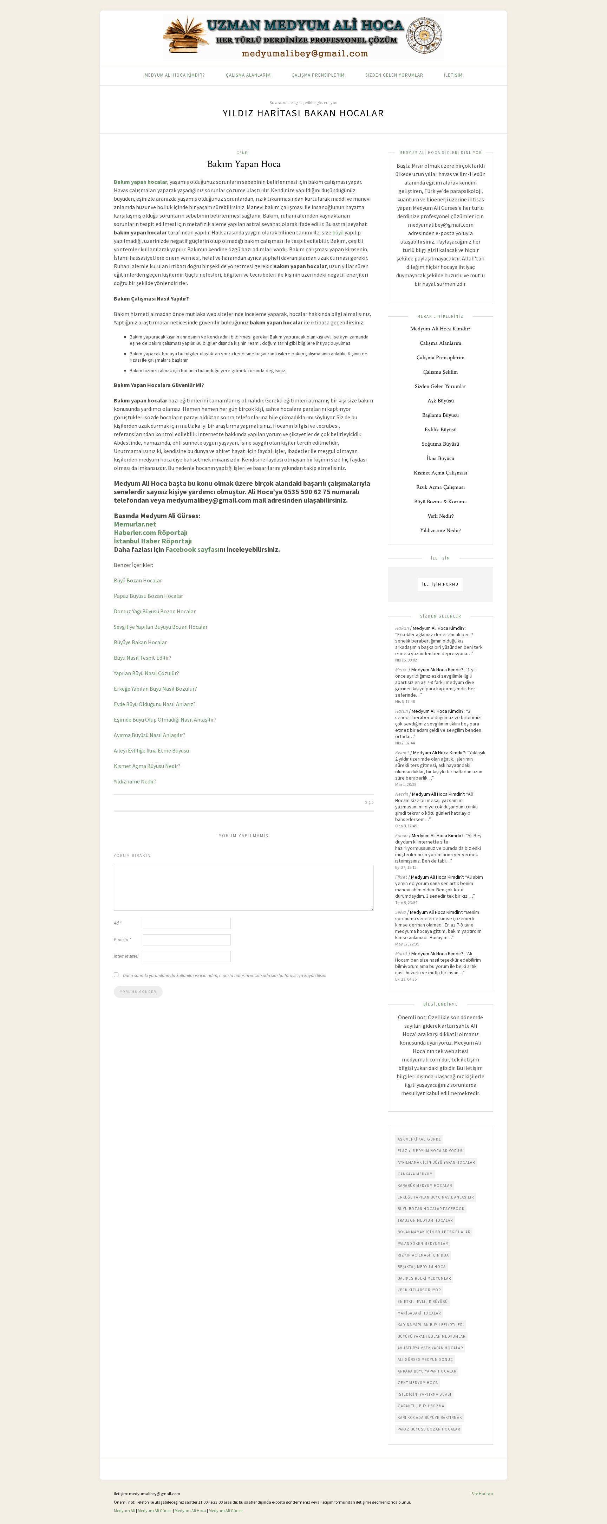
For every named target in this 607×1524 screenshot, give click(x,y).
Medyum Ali (124, 1510)
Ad (118, 923)
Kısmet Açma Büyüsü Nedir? (147, 765)
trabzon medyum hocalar (425, 1220)
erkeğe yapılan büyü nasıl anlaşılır (436, 1197)
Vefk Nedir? (440, 516)
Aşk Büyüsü (440, 401)
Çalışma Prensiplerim (318, 75)
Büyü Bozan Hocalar (138, 580)
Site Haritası (482, 1493)
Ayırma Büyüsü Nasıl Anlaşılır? (149, 734)
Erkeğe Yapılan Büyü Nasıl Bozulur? (155, 688)
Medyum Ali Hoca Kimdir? (175, 75)
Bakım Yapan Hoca (244, 163)
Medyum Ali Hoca (190, 1510)
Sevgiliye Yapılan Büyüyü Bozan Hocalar (161, 626)
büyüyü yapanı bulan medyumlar (431, 1336)
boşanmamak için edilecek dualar (434, 1231)
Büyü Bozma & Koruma (440, 501)
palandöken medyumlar (423, 1243)
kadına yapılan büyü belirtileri (431, 1324)
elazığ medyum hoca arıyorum (430, 1150)
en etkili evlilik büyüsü (423, 1301)
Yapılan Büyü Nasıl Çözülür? (146, 673)
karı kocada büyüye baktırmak (430, 1417)
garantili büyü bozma (421, 1405)
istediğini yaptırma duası (424, 1394)
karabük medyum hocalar (425, 1185)
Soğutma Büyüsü (440, 444)
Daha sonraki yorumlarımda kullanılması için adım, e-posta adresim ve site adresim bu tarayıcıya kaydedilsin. (224, 976)
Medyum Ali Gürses (155, 1510)
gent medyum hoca (418, 1382)
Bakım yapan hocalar (140, 181)
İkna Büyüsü (440, 458)
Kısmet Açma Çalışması (440, 473)
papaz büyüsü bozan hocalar (429, 1429)
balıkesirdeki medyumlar (424, 1278)
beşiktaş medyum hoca (422, 1266)
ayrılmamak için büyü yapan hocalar (436, 1162)
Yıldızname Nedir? (135, 781)
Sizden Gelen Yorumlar (394, 75)
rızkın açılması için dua (423, 1255)
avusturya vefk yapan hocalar (430, 1347)
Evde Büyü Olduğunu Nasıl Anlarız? (155, 704)
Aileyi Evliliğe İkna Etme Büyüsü (151, 750)
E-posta (122, 940)
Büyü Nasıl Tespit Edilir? (142, 657)
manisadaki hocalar (419, 1313)
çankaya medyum (415, 1173)
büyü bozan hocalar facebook (431, 1208)
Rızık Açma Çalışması (440, 487)
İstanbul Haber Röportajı (153, 540)
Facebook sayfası (192, 549)
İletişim (453, 75)
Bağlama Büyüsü (440, 415)
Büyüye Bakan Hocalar (140, 642)
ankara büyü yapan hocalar (427, 1371)
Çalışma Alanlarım (248, 75)
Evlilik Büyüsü (441, 429)
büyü (338, 232)
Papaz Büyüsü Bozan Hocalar (148, 595)
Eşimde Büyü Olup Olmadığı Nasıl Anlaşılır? (165, 719)
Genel (242, 152)
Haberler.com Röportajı (151, 532)
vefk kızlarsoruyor (419, 1289)
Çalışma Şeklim (440, 372)
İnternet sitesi (126, 956)
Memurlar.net (135, 523)
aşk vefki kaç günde (419, 1139)
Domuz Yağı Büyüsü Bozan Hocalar (155, 611)
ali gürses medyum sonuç (425, 1359)
